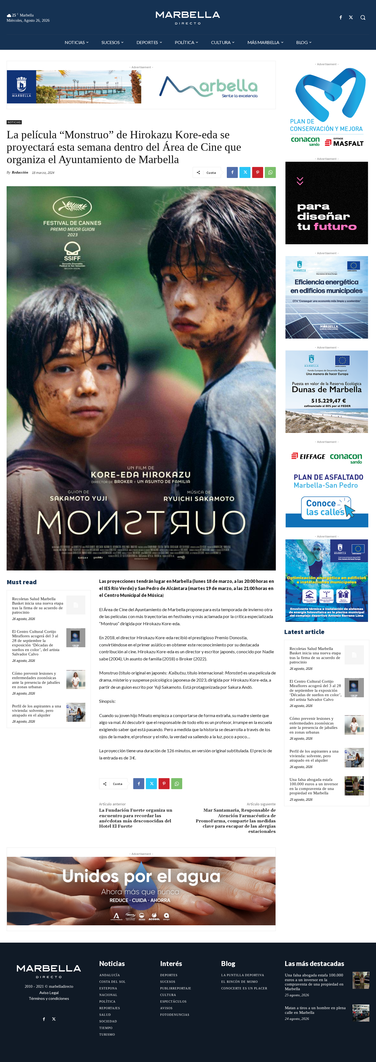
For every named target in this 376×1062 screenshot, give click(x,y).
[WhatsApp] (270, 172)
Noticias (14, 122)
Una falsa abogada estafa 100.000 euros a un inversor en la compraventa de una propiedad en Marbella (314, 786)
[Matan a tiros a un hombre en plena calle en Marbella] (361, 1013)
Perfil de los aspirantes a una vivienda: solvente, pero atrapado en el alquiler (36, 710)
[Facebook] (341, 17)
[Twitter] (351, 17)
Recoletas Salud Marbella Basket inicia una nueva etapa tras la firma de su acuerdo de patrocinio (37, 606)
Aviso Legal (49, 992)
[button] (362, 17)
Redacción (20, 172)
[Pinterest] (257, 172)
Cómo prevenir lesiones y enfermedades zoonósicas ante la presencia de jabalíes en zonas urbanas (36, 680)
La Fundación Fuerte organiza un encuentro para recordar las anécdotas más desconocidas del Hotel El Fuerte (135, 818)
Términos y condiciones (49, 998)
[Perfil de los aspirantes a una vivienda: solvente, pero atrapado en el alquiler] (75, 712)
